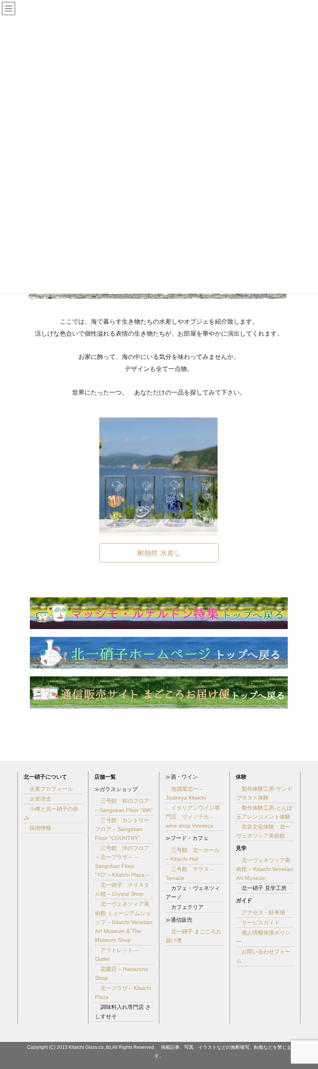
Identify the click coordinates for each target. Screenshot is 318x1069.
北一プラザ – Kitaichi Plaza (123, 992)
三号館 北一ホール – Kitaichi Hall (193, 854)
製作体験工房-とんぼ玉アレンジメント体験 (264, 812)
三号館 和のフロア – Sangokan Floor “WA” (123, 805)
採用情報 (40, 828)
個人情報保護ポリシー (263, 937)
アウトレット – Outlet (116, 954)
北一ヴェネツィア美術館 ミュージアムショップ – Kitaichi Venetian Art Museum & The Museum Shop (123, 922)
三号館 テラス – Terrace (190, 873)
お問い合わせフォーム (263, 956)
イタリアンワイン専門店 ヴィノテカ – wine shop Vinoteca (193, 817)
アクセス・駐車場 (263, 912)
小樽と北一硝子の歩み (51, 813)
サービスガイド (261, 922)
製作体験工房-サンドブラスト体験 (264, 793)
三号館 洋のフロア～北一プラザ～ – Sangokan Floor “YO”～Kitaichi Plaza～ (122, 861)
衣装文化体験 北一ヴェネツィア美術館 (263, 831)
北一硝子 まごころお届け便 (193, 935)
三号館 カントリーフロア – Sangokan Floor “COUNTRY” (122, 829)
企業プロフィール (51, 789)
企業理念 (40, 799)
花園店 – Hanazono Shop (121, 973)
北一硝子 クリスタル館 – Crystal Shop (122, 889)
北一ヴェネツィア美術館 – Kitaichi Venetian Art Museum (265, 869)
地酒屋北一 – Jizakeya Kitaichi (186, 793)
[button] (159, 552)
